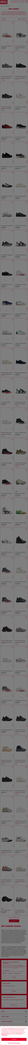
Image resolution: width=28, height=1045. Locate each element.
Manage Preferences (5, 1033)
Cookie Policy (4, 1035)
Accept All (14, 1039)
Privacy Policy (18, 1033)
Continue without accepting (14, 1043)
